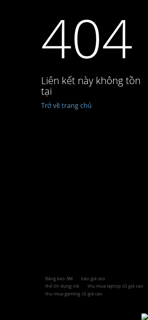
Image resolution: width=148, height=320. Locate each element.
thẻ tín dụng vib (62, 286)
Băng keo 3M (59, 278)
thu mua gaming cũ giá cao (73, 293)
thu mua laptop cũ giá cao (115, 286)
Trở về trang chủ (66, 105)
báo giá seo (93, 278)
